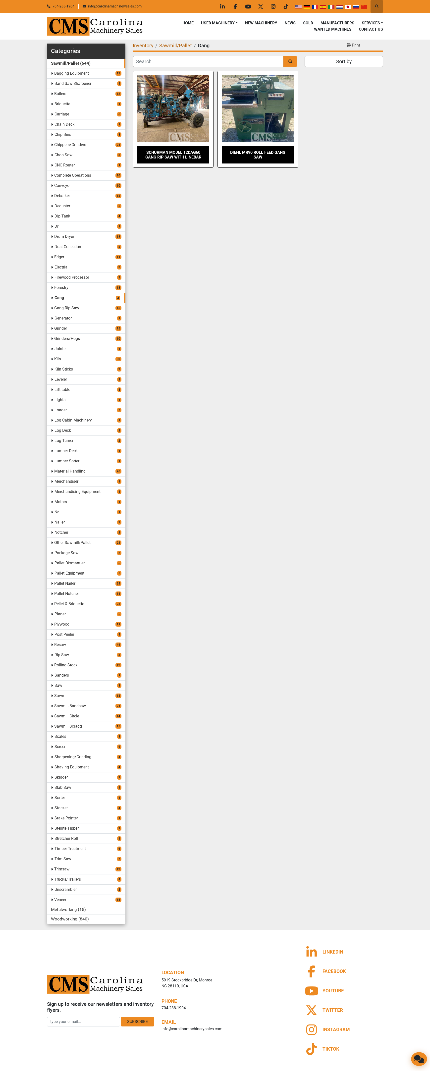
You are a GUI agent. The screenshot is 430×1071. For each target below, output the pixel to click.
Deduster (62, 206)
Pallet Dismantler (69, 563)
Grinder (60, 328)
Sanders (61, 675)
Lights (59, 399)
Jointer (60, 348)
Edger (59, 257)
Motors (60, 501)
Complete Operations (72, 175)
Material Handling (70, 471)
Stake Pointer (66, 818)
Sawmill (61, 695)
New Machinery (261, 23)
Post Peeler (64, 634)
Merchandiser (66, 481)
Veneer (60, 899)
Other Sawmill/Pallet (72, 542)
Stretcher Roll (66, 838)
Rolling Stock (65, 665)
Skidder (61, 777)
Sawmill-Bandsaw (70, 705)
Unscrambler (65, 889)
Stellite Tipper (66, 828)
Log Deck (62, 430)
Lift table (62, 389)
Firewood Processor (71, 277)
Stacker (61, 807)
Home (188, 23)
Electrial (61, 267)
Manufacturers (337, 23)
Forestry (61, 287)
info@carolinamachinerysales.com (115, 6)
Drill (57, 226)
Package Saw (66, 552)
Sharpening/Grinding (72, 756)
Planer (60, 614)
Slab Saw (62, 787)
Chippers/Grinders (70, 144)
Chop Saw (63, 155)
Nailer (59, 522)
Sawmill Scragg (68, 726)
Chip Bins (62, 134)
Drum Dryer (64, 236)
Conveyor (62, 185)
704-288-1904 (63, 6)
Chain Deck (64, 124)
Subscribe (137, 1021)
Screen (60, 746)
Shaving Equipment (71, 767)
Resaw (60, 644)
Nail (57, 512)
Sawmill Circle (66, 716)
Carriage (61, 114)
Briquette (62, 104)
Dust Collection (67, 246)
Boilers (60, 93)
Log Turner (63, 440)
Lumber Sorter (66, 461)
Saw (58, 685)
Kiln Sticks (63, 369)
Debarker (62, 195)
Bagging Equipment (71, 73)
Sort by (344, 61)
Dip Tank (62, 216)
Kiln (57, 359)
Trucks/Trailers (67, 879)
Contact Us (371, 29)
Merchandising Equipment (77, 491)
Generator (63, 318)
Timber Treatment (70, 848)
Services (371, 23)
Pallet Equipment (69, 573)
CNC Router (64, 165)
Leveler (60, 379)
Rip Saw (61, 654)
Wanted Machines (332, 29)
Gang (59, 297)
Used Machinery (218, 23)
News (290, 23)
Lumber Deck (66, 450)
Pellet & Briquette (69, 603)
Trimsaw (61, 869)
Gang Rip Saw (66, 308)
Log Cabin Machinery (73, 420)
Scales (60, 736)
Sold (308, 23)
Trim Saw (62, 859)
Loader (60, 410)
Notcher (61, 532)
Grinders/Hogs (67, 338)
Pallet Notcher (66, 593)
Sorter (59, 797)
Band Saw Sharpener (72, 83)
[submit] (290, 61)
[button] (219, 23)
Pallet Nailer (64, 583)
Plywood (61, 624)
